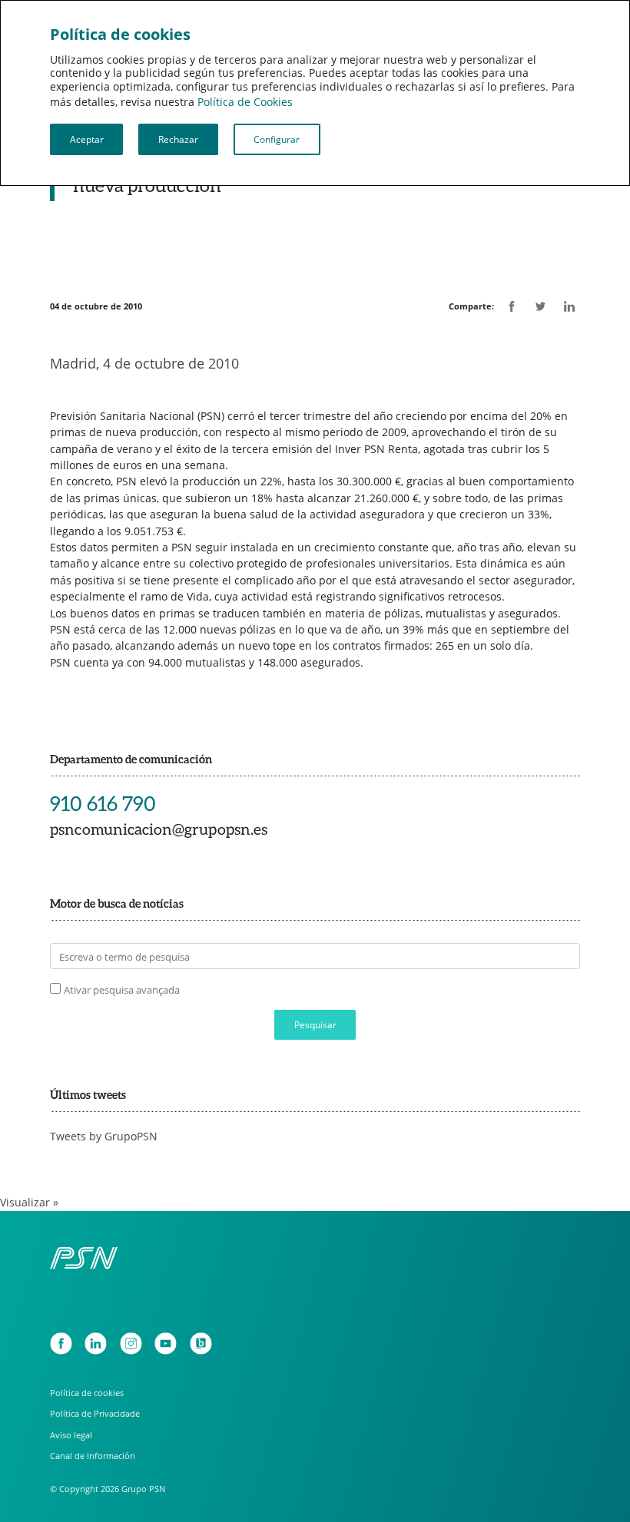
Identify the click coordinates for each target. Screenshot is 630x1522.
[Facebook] (61, 1343)
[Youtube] (165, 1343)
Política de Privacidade (95, 1413)
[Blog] (201, 1343)
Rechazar (178, 139)
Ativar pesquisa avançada (122, 990)
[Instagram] (131, 1343)
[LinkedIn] (96, 1343)
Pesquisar (315, 1024)
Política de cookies (87, 1392)
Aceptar (87, 139)
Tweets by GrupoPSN (104, 1136)
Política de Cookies (245, 101)
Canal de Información (92, 1455)
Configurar (277, 139)
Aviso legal (71, 1435)
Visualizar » (29, 1202)
